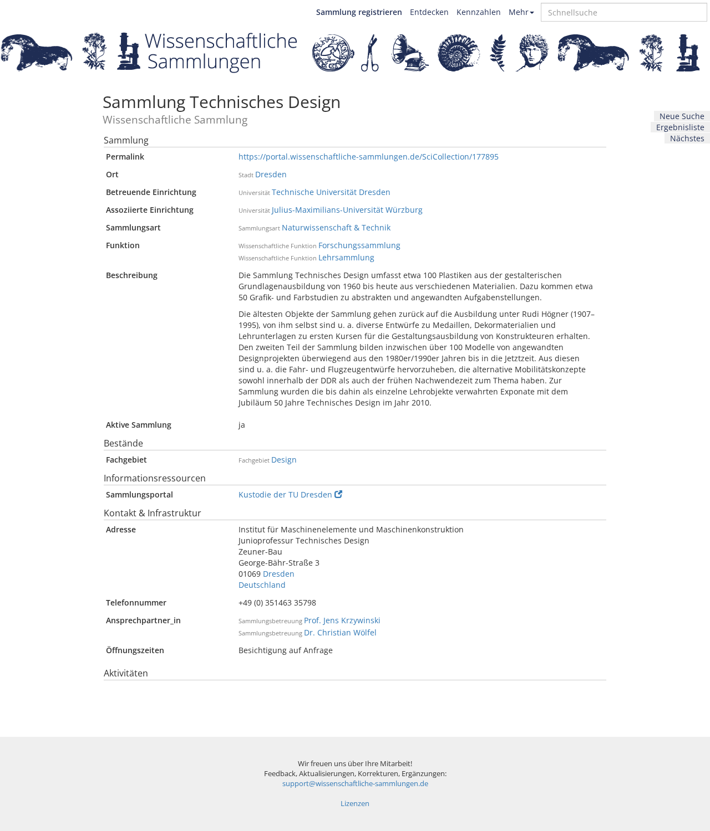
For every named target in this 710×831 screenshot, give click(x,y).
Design (284, 459)
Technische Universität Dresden (331, 192)
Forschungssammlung (359, 245)
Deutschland (262, 584)
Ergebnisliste (680, 127)
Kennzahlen (479, 12)
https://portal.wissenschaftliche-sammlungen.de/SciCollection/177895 (369, 156)
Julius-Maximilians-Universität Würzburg (347, 209)
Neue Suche (682, 116)
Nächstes (687, 138)
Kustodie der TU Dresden (285, 494)
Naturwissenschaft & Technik (336, 227)
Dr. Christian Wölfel (340, 632)
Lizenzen (355, 803)
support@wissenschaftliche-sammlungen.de (355, 783)
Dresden (271, 174)
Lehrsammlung (346, 257)
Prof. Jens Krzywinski (342, 620)
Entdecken (429, 12)
